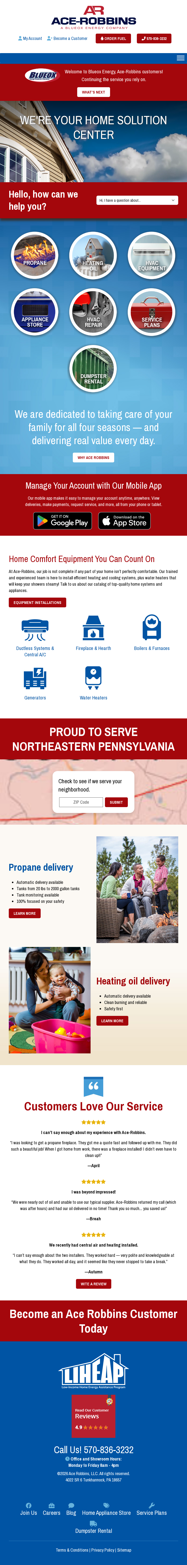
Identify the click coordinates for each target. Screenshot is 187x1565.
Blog (71, 1513)
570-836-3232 (156, 38)
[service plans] (152, 312)
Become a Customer (70, 38)
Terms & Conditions (72, 1550)
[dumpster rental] (93, 369)
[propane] (35, 256)
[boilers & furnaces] (152, 627)
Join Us (28, 1513)
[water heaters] (93, 677)
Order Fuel (114, 38)
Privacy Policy (102, 1550)
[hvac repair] (93, 312)
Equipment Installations (37, 602)
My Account (32, 38)
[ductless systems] (35, 627)
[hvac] (152, 256)
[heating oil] (93, 256)
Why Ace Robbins (93, 457)
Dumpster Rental (93, 1531)
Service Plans (152, 1513)
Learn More (25, 913)
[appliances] (35, 312)
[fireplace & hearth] (93, 627)
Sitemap (124, 1550)
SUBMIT (116, 802)
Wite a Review (93, 1284)
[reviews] (93, 1416)
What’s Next (93, 92)
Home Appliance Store (106, 1513)
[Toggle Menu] (181, 58)
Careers (51, 1513)
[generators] (35, 677)
